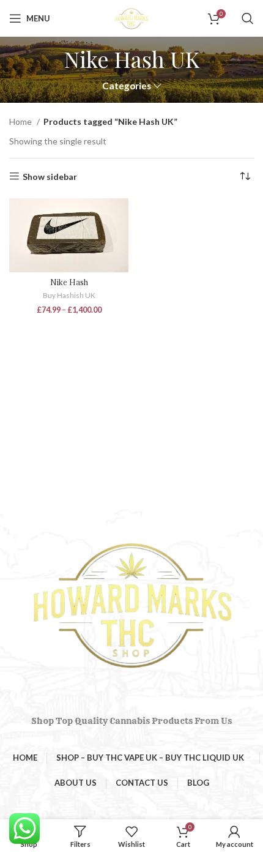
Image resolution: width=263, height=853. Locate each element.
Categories (126, 86)
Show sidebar (50, 176)
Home (21, 121)
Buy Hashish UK (69, 295)
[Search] (247, 18)
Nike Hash (69, 282)
